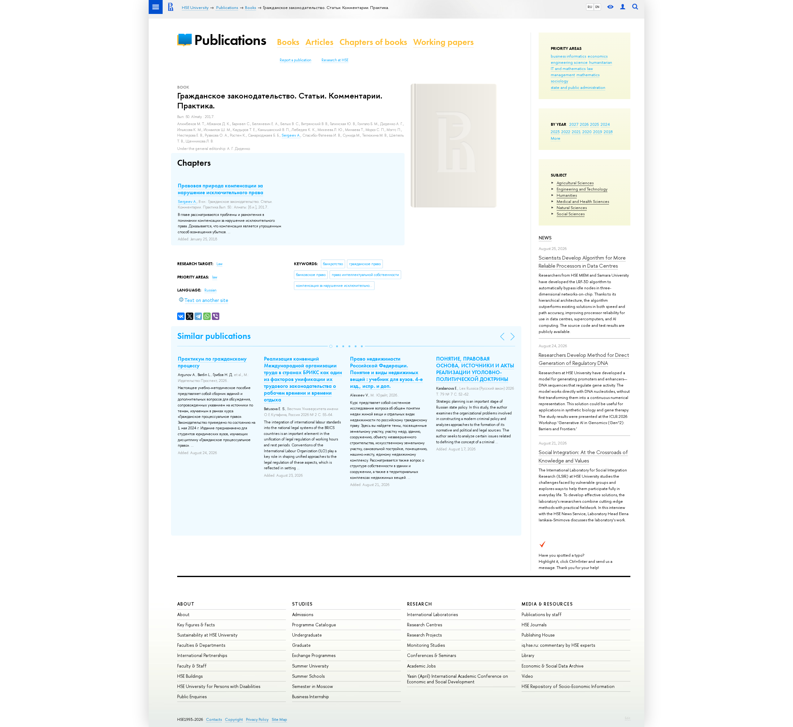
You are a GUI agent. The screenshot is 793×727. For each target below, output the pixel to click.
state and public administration (578, 87)
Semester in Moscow (312, 686)
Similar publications (214, 336)
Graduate (301, 645)
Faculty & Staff (192, 666)
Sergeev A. (291, 135)
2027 (573, 124)
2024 (605, 124)
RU (590, 7)
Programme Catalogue (314, 625)
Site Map (279, 719)
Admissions (302, 614)
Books (288, 42)
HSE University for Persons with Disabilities (218, 686)
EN (597, 7)
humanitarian (600, 62)
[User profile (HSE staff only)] (622, 7)
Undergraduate (307, 635)
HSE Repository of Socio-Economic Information (568, 686)
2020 (587, 131)
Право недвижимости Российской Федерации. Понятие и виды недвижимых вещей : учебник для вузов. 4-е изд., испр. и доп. (386, 372)
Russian (210, 290)
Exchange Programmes (313, 655)
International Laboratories (432, 614)
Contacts (214, 719)
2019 (597, 131)
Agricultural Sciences (575, 183)
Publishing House (538, 635)
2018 (608, 131)
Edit (627, 718)
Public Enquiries (192, 696)
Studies (302, 604)
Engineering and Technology (582, 189)
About (186, 604)
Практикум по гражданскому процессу (212, 362)
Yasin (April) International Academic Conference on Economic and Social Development (457, 679)
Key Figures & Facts (196, 625)
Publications (230, 39)
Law (219, 263)
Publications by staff (542, 614)
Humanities (567, 195)
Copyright (234, 719)
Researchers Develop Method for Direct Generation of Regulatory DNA (584, 358)
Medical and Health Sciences (583, 201)
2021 (576, 131)
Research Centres (424, 625)
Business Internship (310, 696)
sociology (559, 81)
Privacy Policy (257, 719)
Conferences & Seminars (431, 655)
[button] (331, 346)
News (545, 237)
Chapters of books (373, 42)
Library (528, 655)
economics (597, 56)
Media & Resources (547, 604)
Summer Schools (308, 676)
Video (527, 676)
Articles (319, 42)
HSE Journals (534, 625)
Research (419, 604)
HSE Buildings (190, 676)
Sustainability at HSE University (207, 635)
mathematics (587, 74)
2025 (594, 124)
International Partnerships (202, 655)
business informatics (568, 56)
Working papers (443, 42)
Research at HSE (335, 60)
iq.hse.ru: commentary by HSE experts (558, 645)
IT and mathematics (568, 68)
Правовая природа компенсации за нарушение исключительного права (220, 189)
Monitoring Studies (426, 645)
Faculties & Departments (201, 645)
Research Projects (424, 635)
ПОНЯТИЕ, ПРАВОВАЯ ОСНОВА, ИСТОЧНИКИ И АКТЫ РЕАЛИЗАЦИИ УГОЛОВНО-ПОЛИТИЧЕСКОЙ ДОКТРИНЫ (475, 369)
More (555, 138)
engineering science (569, 62)
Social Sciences (571, 214)
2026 (584, 124)
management (563, 74)
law (590, 68)
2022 (565, 131)
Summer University (310, 666)
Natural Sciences (572, 207)
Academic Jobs (421, 666)
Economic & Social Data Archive (553, 666)
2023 (555, 131)
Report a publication (295, 60)
